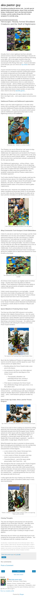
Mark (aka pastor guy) (15, 579)
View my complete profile (7, 591)
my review (24, 64)
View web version (18, 574)
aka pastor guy (11, 5)
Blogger (22, 594)
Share (3, 557)
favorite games (20, 90)
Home (18, 571)
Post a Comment (7, 565)
